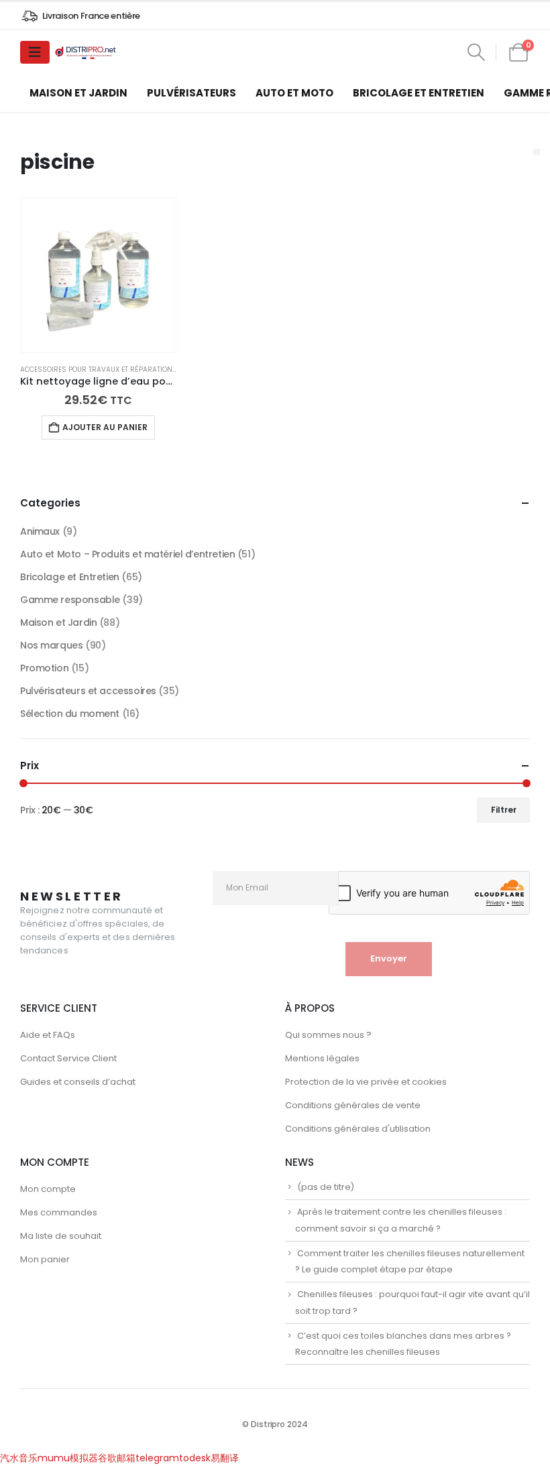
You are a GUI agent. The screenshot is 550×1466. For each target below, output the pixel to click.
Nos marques (51, 645)
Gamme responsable (70, 599)
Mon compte (48, 1189)
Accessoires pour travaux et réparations (98, 369)
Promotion (44, 668)
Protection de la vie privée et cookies (366, 1081)
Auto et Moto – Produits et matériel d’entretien (127, 554)
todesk (195, 1458)
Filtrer (503, 809)
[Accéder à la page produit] (98, 275)
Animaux (40, 531)
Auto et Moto (294, 93)
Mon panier (45, 1259)
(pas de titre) (325, 1187)
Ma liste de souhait (60, 1235)
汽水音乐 (19, 1458)
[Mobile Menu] (35, 52)
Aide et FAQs (47, 1034)
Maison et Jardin (78, 93)
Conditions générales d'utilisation (358, 1128)
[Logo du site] (86, 52)
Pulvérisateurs (191, 93)
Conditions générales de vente (353, 1105)
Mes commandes (58, 1212)
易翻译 (225, 1458)
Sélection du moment (69, 713)
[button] (475, 52)
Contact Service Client (68, 1058)
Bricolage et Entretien (418, 93)
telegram (157, 1458)
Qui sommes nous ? (328, 1034)
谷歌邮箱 (116, 1458)
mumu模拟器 (68, 1458)
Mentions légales (322, 1058)
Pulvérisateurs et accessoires (88, 690)
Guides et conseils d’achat (77, 1081)
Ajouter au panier (105, 427)
